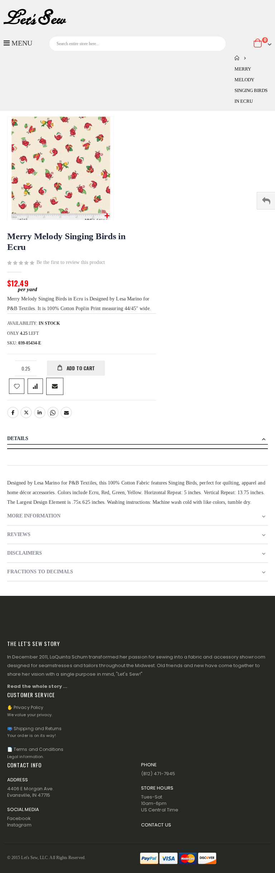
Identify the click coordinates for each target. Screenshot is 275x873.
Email (66, 412)
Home (237, 58)
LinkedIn (39, 412)
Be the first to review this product (71, 262)
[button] (107, 216)
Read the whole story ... (37, 686)
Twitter (26, 412)
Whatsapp (53, 412)
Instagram (19, 824)
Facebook (13, 412)
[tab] (137, 439)
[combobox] (137, 44)
